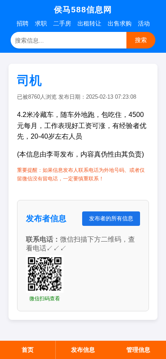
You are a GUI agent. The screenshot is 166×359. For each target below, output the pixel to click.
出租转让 (89, 23)
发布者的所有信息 (111, 218)
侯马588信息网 (83, 9)
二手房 (62, 23)
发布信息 (83, 349)
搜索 (141, 40)
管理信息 (138, 349)
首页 (28, 349)
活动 (144, 23)
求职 (41, 23)
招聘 (23, 23)
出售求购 (120, 23)
